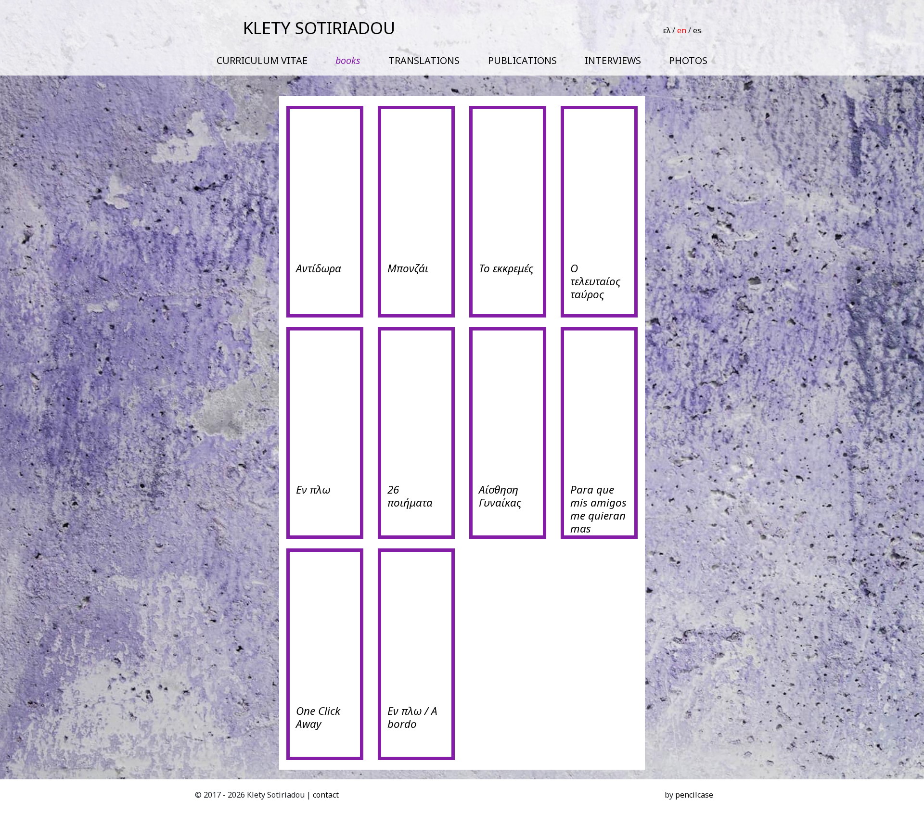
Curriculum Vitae (262, 60)
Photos (688, 60)
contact (326, 794)
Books (347, 60)
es (697, 30)
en (681, 30)
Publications (522, 60)
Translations (424, 60)
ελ (666, 30)
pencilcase (694, 794)
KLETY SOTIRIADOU (319, 27)
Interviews (613, 60)
